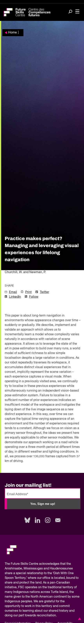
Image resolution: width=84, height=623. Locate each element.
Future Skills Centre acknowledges (35, 564)
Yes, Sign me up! (42, 504)
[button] (79, 619)
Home (12, 32)
